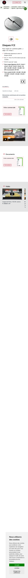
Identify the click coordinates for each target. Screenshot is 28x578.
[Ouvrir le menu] (25, 2)
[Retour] (22, 2)
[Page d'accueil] (4, 2)
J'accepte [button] (16, 565)
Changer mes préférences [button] (16, 571)
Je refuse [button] (16, 568)
